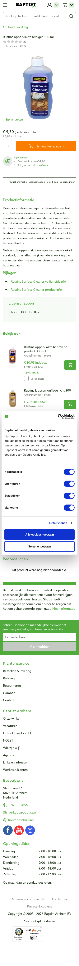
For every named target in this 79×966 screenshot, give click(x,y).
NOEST (8, 740)
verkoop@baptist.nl (22, 812)
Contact (8, 700)
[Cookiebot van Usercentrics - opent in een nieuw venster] (58, 416)
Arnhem (46, 165)
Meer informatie (63, 608)
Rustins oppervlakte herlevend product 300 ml (45, 349)
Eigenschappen (37, 181)
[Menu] (40, 928)
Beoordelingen (67, 181)
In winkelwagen (50, 146)
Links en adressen (15, 762)
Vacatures (10, 726)
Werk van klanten (15, 770)
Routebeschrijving (21, 820)
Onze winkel (11, 718)
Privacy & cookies (39, 906)
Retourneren (12, 685)
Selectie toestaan (39, 546)
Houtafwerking (17, 27)
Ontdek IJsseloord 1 (17, 733)
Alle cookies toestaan (39, 534)
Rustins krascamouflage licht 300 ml (49, 390)
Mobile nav (5, 5)
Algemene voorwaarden (29, 899)
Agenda (8, 755)
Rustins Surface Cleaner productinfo (36, 289)
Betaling (9, 678)
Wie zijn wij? (11, 748)
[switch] (69, 484)
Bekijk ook (52, 181)
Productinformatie (17, 181)
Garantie (9, 693)
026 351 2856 (18, 805)
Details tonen (58, 522)
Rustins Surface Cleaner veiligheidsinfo (38, 281)
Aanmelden (39, 646)
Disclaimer (59, 899)
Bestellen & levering (17, 671)
